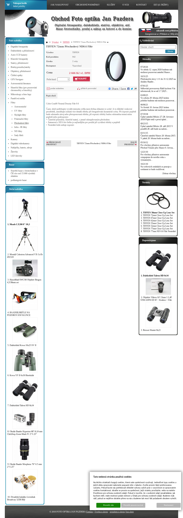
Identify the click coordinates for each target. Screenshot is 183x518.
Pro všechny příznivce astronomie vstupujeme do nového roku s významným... (154, 157)
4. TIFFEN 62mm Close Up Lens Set (157, 220)
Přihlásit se (164, 34)
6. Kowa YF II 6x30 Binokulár (21, 375)
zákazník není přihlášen (167, 30)
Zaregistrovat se (152, 34)
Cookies (89, 512)
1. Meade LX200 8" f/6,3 (19, 224)
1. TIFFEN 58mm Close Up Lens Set (157, 212)
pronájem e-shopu (117, 512)
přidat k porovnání (88, 88)
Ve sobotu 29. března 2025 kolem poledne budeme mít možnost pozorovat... (158, 99)
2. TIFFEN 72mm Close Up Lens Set (157, 215)
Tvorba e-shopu (101, 512)
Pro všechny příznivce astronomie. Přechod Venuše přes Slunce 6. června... (157, 146)
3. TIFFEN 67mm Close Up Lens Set (157, 218)
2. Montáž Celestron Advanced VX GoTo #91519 (25, 255)
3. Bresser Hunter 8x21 (151, 330)
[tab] (51, 95)
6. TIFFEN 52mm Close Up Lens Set (157, 226)
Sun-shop (129, 512)
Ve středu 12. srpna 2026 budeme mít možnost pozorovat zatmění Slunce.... (156, 71)
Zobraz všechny (169, 173)
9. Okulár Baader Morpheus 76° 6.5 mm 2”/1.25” (24, 465)
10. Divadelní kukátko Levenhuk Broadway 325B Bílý (21, 498)
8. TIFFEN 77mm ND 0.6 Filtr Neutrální (158, 231)
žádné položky (19, 6)
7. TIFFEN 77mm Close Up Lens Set (157, 228)
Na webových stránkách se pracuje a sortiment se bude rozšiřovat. (155, 168)
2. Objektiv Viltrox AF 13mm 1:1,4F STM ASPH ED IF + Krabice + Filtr (156, 298)
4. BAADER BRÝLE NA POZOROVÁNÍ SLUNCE (18, 313)
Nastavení (168, 505)
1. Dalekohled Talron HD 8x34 (155, 275)
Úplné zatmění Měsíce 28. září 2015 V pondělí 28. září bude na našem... (156, 127)
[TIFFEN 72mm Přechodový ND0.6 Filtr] (115, 66)
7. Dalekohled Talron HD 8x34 (21, 405)
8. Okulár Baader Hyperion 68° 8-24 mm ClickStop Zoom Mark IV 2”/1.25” (24, 432)
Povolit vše (108, 505)
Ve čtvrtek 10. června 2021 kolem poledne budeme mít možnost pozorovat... (158, 108)
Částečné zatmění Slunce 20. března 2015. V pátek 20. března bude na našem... (158, 137)
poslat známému (57, 88)
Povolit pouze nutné (133, 505)
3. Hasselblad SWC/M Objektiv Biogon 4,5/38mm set (24, 281)
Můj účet (174, 34)
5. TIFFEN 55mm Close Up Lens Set (157, 223)
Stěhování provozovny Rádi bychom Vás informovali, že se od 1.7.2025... (157, 89)
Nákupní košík (20, 3)
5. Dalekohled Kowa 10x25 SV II (22, 345)
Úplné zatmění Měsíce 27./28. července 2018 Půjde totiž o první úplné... (157, 118)
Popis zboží (51, 96)
